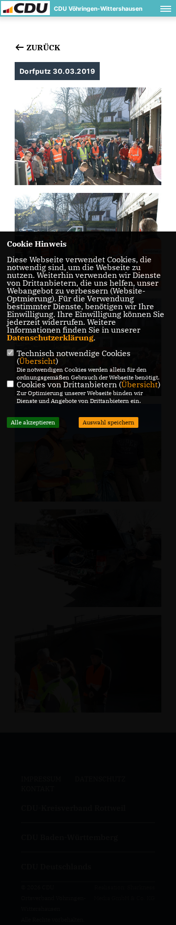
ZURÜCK (42, 47)
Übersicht (37, 361)
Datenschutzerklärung (50, 337)
